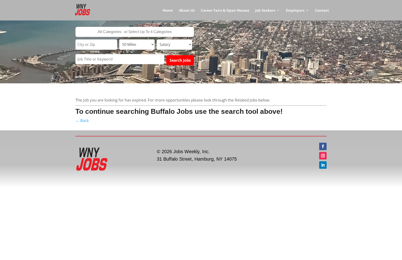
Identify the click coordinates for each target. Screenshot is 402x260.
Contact (322, 11)
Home (168, 11)
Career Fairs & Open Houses (225, 11)
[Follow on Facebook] (323, 146)
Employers (295, 11)
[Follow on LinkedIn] (323, 165)
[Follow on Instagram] (323, 155)
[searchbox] (134, 32)
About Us (187, 11)
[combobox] (134, 32)
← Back (82, 120)
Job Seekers (265, 11)
